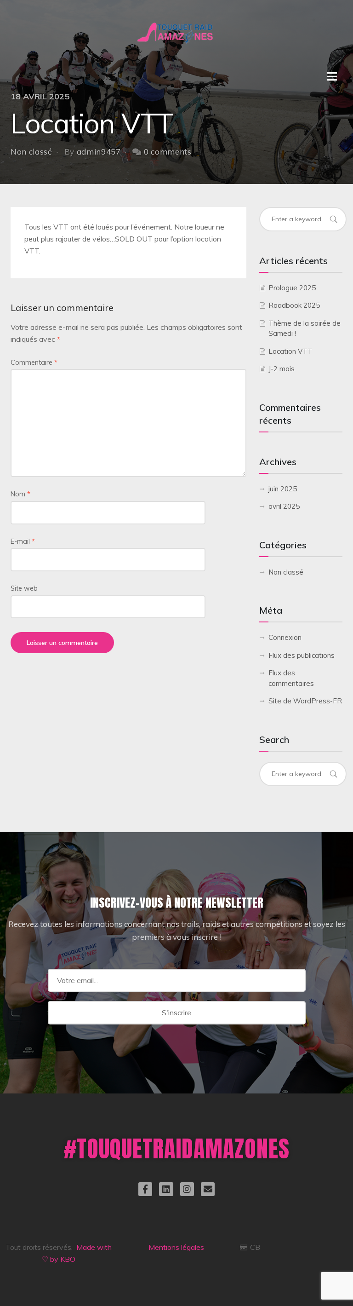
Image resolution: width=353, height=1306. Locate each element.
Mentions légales (176, 1247)
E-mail (23, 541)
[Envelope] (208, 1189)
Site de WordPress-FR (305, 700)
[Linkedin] (166, 1189)
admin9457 (99, 151)
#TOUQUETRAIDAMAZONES (177, 1148)
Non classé (31, 151)
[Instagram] (187, 1189)
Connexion (285, 637)
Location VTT (290, 351)
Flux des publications (301, 655)
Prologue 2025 (292, 287)
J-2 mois (281, 368)
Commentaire (34, 362)
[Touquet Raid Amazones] (176, 23)
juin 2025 (282, 488)
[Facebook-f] (145, 1189)
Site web (24, 588)
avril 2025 (284, 506)
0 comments (168, 151)
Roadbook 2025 (294, 305)
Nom (20, 494)
